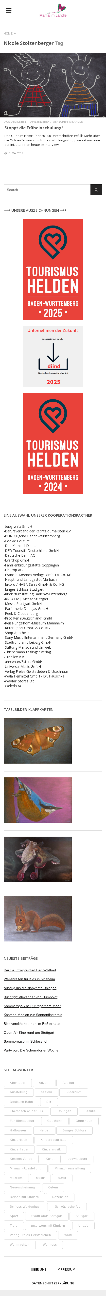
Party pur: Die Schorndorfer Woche (31, 1050)
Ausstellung (19, 1092)
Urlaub (83, 1225)
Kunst (50, 1159)
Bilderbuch (74, 1092)
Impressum (65, 1269)
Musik (40, 1178)
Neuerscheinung (22, 1187)
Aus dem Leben (15, 121)
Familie (90, 1111)
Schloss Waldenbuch (26, 1206)
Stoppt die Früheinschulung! (33, 128)
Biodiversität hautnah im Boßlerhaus (32, 1024)
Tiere (14, 1225)
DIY (49, 1102)
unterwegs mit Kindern (48, 1225)
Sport (14, 1216)
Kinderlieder (19, 1149)
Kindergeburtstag (54, 1140)
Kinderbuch (18, 1140)
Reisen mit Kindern (24, 1197)
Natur (62, 1178)
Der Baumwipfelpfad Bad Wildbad (30, 970)
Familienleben (39, 121)
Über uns (39, 1269)
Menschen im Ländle (68, 121)
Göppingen (84, 1121)
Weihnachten (20, 1244)
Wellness (50, 1244)
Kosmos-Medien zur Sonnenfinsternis (33, 1015)
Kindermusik (51, 1149)
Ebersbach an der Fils (26, 1111)
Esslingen (63, 1111)
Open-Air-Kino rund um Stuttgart (29, 1032)
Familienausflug (22, 1121)
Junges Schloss (75, 1130)
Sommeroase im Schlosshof (25, 1041)
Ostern (53, 1187)
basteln (46, 1092)
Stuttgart (82, 1216)
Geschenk (54, 1121)
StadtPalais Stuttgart (46, 1216)
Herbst (44, 1130)
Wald (68, 1235)
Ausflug (68, 1083)
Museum (16, 1178)
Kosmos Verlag (21, 1159)
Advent (44, 1083)
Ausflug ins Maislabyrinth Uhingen (30, 988)
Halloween (18, 1130)
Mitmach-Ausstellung (25, 1168)
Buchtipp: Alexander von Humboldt (30, 997)
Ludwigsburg (77, 1159)
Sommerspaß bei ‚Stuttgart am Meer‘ (32, 1006)
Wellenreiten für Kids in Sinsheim (29, 979)
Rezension (60, 1197)
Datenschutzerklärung (53, 1283)
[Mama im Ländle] (53, 10)
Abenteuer (18, 1083)
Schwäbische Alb (68, 1206)
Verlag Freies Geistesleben (30, 1235)
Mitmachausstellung (70, 1168)
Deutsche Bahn (21, 1102)
